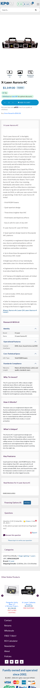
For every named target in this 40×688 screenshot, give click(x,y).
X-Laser (11, 561)
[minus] (4, 102)
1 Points (27, 521)
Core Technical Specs (11, 354)
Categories (9, 550)
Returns (7, 625)
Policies (7, 656)
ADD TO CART (25, 102)
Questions (8, 513)
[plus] (12, 102)
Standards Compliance (12, 363)
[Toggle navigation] (38, 4)
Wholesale (9, 630)
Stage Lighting (24, 556)
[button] (9, 74)
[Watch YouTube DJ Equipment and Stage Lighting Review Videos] (21, 662)
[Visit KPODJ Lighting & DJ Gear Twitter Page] (16, 662)
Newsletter (9, 646)
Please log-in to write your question (20, 540)
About (7, 651)
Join (21, 4)
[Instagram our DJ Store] (11, 662)
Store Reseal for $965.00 (12, 113)
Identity (6, 329)
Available (20, 88)
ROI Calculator (11, 641)
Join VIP (14, 96)
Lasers (33, 556)
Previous (4, 43)
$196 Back (6, 96)
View (28, 502)
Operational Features (12, 342)
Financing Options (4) (12, 502)
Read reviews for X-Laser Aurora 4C (17, 483)
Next (35, 43)
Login (27, 4)
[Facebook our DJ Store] (6, 662)
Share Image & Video (9, 493)
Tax (5, 93)
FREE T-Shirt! (10, 636)
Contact (8, 620)
